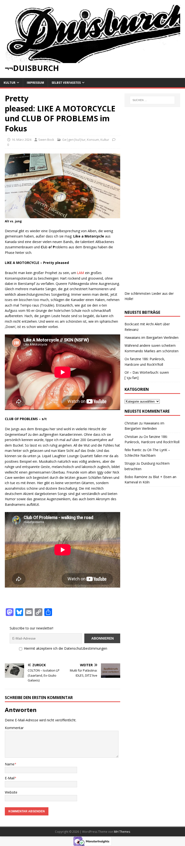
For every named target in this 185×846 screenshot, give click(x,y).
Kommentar (14, 727)
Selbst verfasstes (66, 83)
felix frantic (133, 450)
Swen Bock (46, 139)
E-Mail (9, 778)
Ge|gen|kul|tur (74, 139)
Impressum (35, 83)
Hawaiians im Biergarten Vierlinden (151, 337)
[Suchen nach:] (152, 100)
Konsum (93, 139)
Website (11, 792)
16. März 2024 (21, 139)
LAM (80, 272)
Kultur (9, 83)
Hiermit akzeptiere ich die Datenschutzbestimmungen (65, 648)
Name (9, 764)
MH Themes (122, 832)
